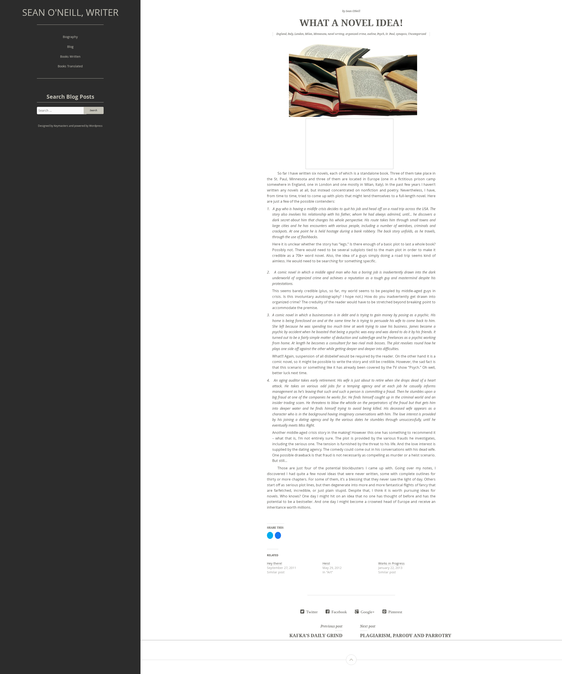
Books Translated (70, 66)
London (299, 34)
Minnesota (319, 34)
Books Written (70, 56)
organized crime (356, 34)
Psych (380, 34)
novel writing (336, 34)
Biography (70, 37)
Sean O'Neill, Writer (70, 12)
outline (371, 34)
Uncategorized (417, 34)
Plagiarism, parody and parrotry (405, 635)
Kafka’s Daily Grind (315, 635)
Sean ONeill (353, 11)
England (281, 34)
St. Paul (390, 34)
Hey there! (274, 563)
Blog (70, 47)
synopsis (401, 34)
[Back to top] (351, 659)
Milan (308, 34)
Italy (290, 34)
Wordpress (96, 125)
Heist (326, 563)
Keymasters (61, 125)
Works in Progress (391, 563)
